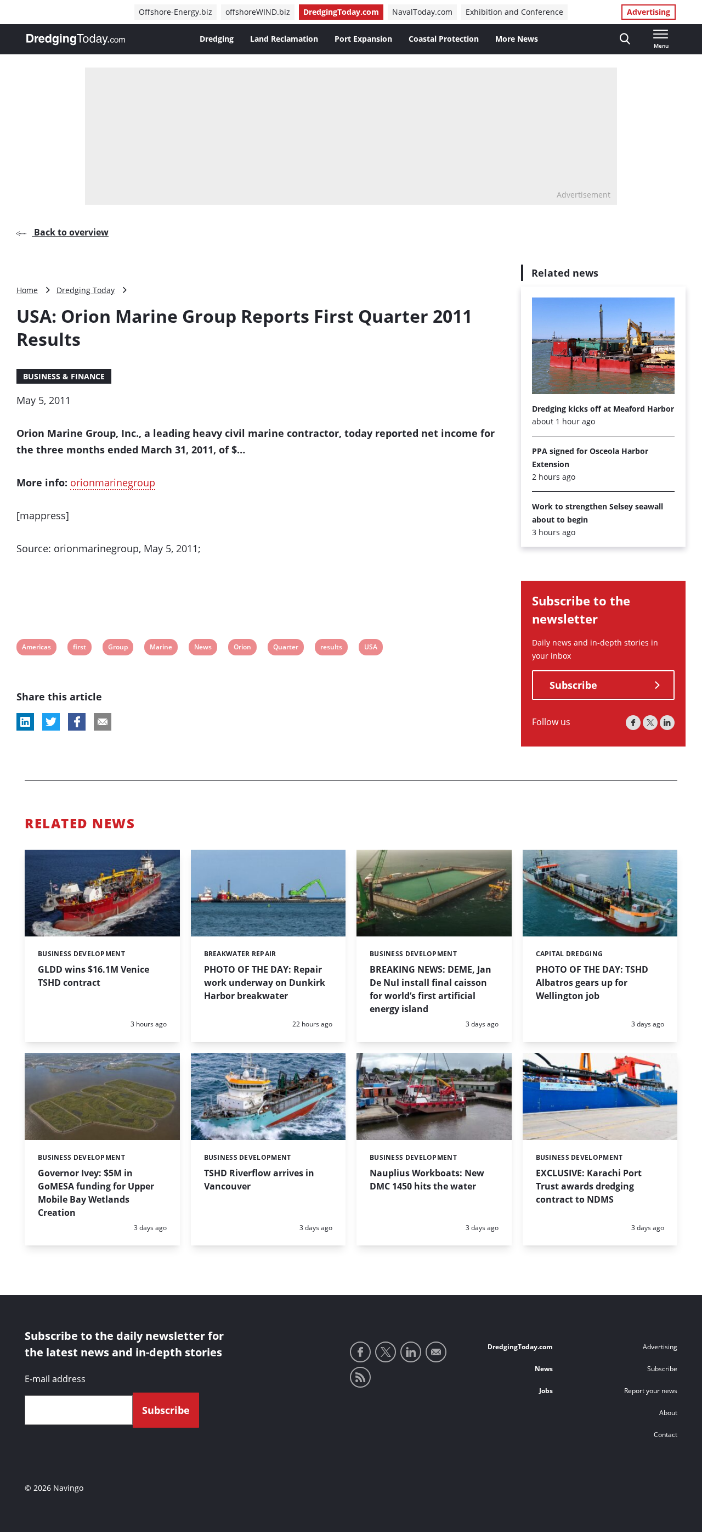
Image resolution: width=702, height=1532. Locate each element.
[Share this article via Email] (102, 722)
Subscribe (573, 685)
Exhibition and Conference (514, 12)
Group (117, 648)
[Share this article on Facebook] (77, 722)
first (79, 648)
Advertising (648, 12)
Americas (36, 648)
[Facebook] (633, 723)
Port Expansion (363, 38)
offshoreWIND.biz (257, 12)
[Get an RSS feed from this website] (360, 1377)
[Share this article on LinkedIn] (25, 722)
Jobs (546, 1390)
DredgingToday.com (341, 12)
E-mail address (55, 1379)
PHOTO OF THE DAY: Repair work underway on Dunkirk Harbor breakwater (264, 982)
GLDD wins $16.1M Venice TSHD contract (93, 976)
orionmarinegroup (112, 482)
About (668, 1412)
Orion (242, 648)
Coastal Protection (444, 38)
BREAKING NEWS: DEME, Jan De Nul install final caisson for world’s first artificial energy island (430, 989)
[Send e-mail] (436, 1352)
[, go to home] (75, 39)
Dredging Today (85, 290)
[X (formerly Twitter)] (650, 723)
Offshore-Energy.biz (175, 12)
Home (27, 290)
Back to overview (70, 232)
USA (371, 648)
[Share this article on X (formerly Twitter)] (51, 722)
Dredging (217, 38)
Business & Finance (64, 376)
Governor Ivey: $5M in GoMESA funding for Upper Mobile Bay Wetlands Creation (96, 1193)
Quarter (285, 648)
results (331, 648)
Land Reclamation (284, 38)
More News (516, 38)
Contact (665, 1434)
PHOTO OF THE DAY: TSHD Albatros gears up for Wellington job (592, 982)
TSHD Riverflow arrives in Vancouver (259, 1179)
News (203, 648)
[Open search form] (625, 39)
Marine (160, 648)
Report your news (650, 1390)
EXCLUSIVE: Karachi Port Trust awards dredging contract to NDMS (589, 1186)
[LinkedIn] (667, 723)
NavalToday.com (422, 12)
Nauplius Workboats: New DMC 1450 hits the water (427, 1179)
